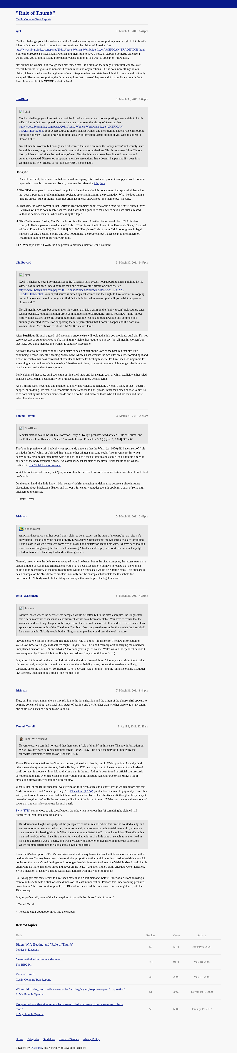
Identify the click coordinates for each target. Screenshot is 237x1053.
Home (19, 1039)
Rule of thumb (25, 974)
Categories (33, 1039)
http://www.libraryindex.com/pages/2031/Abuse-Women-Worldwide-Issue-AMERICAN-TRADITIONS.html (80, 49)
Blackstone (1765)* (81, 791)
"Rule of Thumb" (35, 13)
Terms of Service (69, 1039)
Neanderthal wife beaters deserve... (39, 959)
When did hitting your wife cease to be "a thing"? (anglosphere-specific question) (70, 989)
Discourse (36, 1047)
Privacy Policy (91, 1039)
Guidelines (49, 1039)
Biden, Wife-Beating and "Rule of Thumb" (44, 944)
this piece (99, 183)
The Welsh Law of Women (45, 465)
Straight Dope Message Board (19, 3)
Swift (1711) (23, 810)
